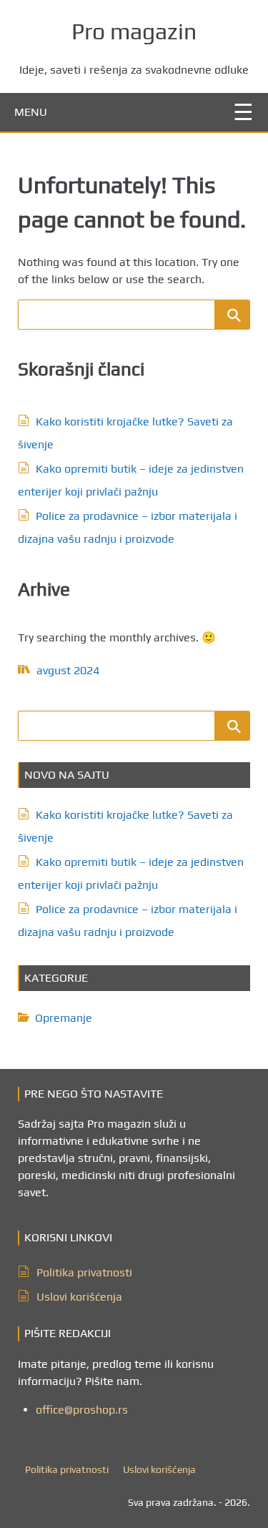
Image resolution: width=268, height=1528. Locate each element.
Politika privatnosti (84, 1272)
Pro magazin (134, 31)
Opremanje (63, 1018)
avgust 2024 (67, 670)
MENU (30, 112)
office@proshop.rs (82, 1409)
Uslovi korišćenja (79, 1296)
